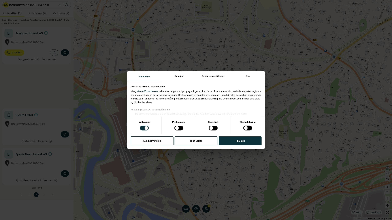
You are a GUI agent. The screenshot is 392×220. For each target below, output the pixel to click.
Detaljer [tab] (179, 76)
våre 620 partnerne (147, 91)
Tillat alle (240, 140)
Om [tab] (248, 76)
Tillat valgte (196, 140)
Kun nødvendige (152, 140)
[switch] (178, 128)
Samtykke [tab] (144, 76)
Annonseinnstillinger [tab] (213, 76)
